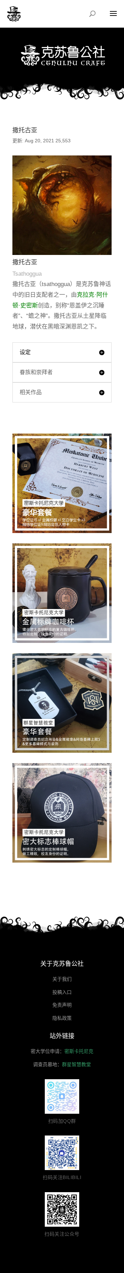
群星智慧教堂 (76, 1064)
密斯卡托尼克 (78, 1051)
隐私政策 (62, 1018)
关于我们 (62, 979)
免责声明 (62, 1005)
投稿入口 (62, 992)
